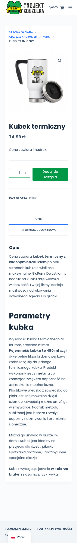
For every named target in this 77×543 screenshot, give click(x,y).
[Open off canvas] (70, 7)
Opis (38, 219)
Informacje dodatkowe (38, 230)
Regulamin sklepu (18, 529)
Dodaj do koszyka (50, 174)
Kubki (33, 198)
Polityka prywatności (54, 529)
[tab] (38, 219)
